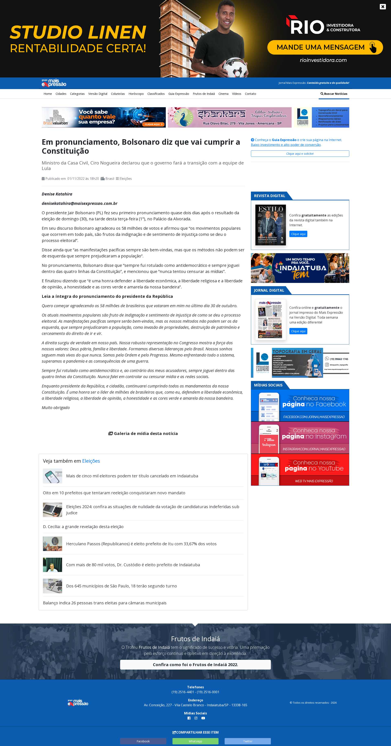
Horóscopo (136, 94)
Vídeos (236, 94)
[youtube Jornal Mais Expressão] (202, 718)
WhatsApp (195, 741)
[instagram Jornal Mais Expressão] (196, 718)
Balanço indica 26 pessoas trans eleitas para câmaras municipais (105, 603)
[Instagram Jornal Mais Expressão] (300, 438)
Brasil (109, 178)
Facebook (143, 741)
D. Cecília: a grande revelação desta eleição (83, 526)
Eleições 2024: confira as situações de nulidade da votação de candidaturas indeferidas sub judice (152, 509)
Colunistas (118, 94)
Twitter (248, 741)
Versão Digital (97, 94)
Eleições (126, 178)
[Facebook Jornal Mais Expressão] (300, 406)
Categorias (77, 94)
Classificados (156, 94)
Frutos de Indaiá (204, 94)
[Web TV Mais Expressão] (300, 470)
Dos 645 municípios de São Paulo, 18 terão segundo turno (121, 586)
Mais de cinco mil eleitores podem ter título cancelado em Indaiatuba (132, 476)
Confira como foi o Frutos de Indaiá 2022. (195, 664)
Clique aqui (298, 234)
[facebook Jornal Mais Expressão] (189, 718)
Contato (250, 94)
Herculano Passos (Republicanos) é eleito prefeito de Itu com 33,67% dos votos (141, 543)
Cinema (223, 94)
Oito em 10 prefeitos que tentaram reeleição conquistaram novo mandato (114, 492)
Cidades (61, 94)
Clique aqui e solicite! (300, 154)
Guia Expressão (178, 94)
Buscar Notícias (335, 94)
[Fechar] (383, 6)
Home (48, 94)
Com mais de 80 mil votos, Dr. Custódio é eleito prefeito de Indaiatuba (133, 564)
